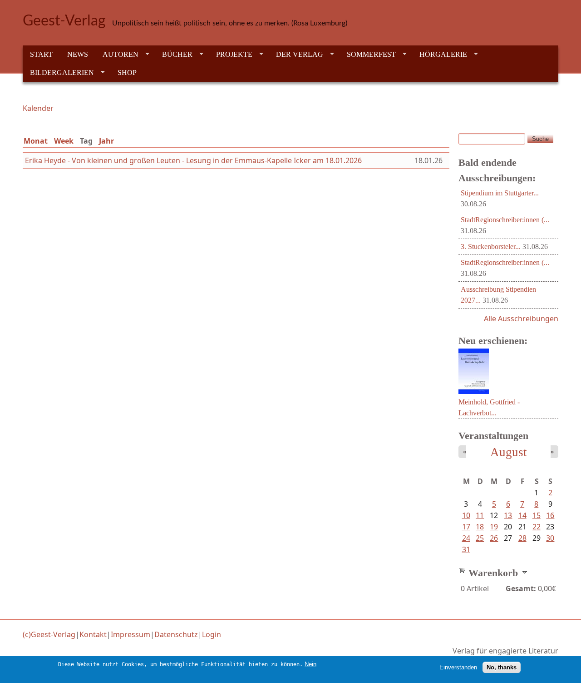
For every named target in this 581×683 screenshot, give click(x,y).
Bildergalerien (58, 73)
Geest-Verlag (64, 21)
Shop (127, 72)
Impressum (130, 634)
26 (494, 538)
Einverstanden (458, 667)
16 (550, 515)
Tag (88, 141)
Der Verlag (296, 54)
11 (480, 515)
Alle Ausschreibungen (521, 319)
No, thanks (502, 667)
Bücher (173, 54)
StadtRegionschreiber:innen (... (505, 220)
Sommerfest (368, 54)
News (77, 54)
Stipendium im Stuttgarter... (500, 193)
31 (466, 549)
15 (536, 515)
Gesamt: (521, 588)
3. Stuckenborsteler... (491, 246)
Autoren (116, 54)
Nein (310, 664)
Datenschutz (176, 634)
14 (522, 515)
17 (466, 527)
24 (466, 538)
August (508, 452)
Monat (36, 141)
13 (508, 515)
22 (536, 527)
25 (480, 538)
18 (480, 527)
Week (64, 141)
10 (466, 515)
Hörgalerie (439, 54)
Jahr (106, 141)
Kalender (38, 108)
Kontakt (93, 634)
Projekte (230, 54)
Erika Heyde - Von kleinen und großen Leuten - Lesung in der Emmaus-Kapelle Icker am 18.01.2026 (193, 160)
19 (494, 527)
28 (522, 538)
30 (550, 538)
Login (211, 634)
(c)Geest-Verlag (49, 634)
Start (41, 54)
